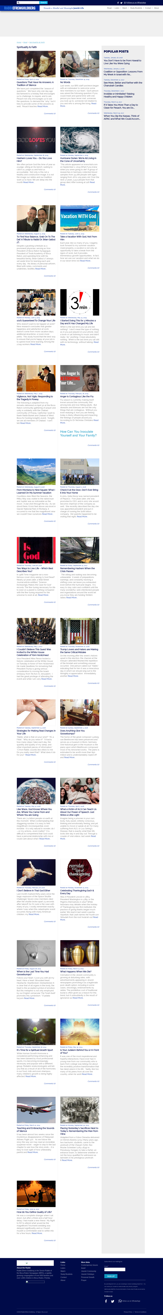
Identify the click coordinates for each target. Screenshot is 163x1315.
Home (19, 42)
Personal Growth (87, 1277)
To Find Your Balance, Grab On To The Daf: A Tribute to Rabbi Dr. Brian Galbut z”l (36, 239)
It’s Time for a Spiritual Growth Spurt (35, 1050)
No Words (65, 82)
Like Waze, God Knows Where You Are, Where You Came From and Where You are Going (34, 812)
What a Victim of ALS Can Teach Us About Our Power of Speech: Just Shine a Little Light (78, 812)
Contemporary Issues (89, 1265)
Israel (83, 1268)
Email (106, 1266)
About (156, 8)
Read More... (43, 106)
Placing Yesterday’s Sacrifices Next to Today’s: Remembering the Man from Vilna (79, 1131)
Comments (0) (49, 113)
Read (109, 8)
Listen (117, 8)
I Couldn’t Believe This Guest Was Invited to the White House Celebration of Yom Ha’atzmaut (34, 652)
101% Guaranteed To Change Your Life (36, 320)
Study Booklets (136, 8)
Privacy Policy (128, 1312)
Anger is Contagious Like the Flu (76, 396)
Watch (124, 8)
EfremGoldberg (19, 8)
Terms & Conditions (140, 1312)
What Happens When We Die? (75, 971)
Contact (148, 8)
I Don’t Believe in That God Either (33, 890)
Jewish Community (88, 1271)
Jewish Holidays (87, 1274)
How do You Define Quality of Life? (34, 1212)
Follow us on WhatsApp (136, 2)
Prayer (83, 1280)
